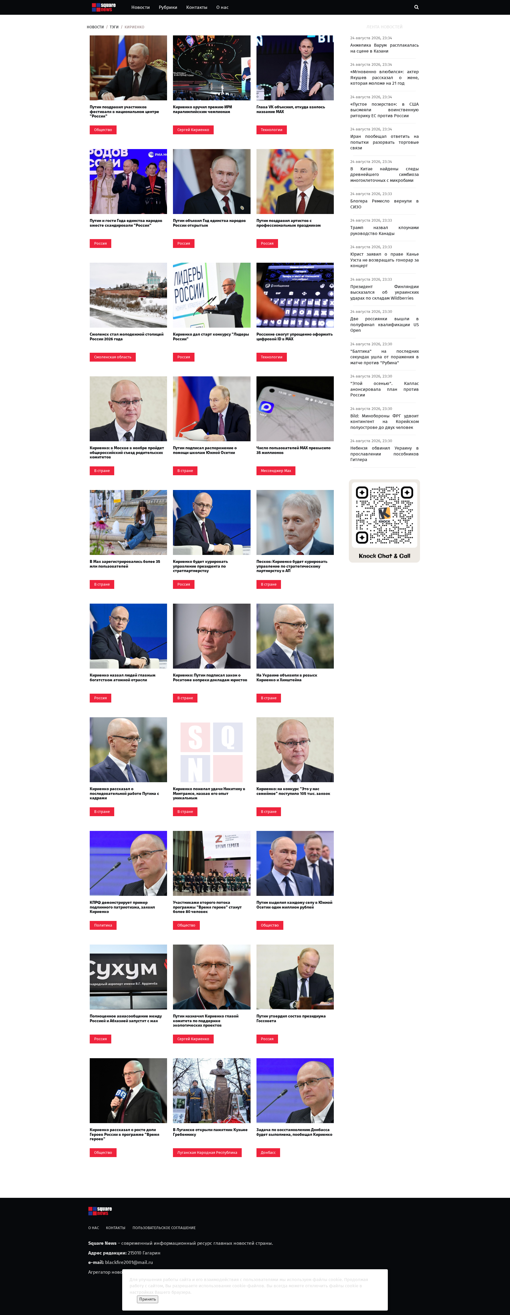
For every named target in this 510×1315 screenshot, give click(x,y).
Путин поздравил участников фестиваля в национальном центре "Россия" (124, 111)
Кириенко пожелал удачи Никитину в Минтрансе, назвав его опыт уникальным (209, 793)
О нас (222, 7)
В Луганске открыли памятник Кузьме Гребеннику (210, 1132)
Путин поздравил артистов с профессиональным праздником (288, 223)
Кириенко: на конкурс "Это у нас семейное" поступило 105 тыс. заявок (293, 791)
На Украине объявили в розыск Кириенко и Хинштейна (286, 677)
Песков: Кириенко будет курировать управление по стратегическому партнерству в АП (291, 566)
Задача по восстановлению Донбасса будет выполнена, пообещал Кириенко (294, 1132)
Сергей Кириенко (193, 130)
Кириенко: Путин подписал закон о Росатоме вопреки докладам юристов (210, 677)
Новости (140, 7)
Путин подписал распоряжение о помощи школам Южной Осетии (205, 450)
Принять (147, 1299)
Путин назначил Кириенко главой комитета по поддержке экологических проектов (205, 1021)
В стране (102, 470)
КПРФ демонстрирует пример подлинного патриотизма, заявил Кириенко (122, 907)
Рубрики (168, 7)
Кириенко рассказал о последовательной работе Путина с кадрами (124, 793)
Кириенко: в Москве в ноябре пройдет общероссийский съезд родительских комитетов (127, 452)
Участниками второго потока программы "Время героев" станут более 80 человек (207, 907)
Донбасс (268, 1152)
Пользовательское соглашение (164, 1228)
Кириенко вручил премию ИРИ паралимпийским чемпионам (202, 109)
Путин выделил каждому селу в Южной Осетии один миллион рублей (294, 904)
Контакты (196, 7)
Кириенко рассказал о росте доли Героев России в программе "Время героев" (124, 1134)
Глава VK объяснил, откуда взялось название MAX (290, 109)
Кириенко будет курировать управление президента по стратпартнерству (200, 566)
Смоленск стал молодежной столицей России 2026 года (127, 336)
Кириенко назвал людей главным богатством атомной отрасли (123, 677)
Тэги (114, 27)
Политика (103, 925)
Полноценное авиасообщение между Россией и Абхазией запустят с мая (126, 1018)
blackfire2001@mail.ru (129, 1262)
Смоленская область (112, 357)
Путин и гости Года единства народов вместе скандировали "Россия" (126, 223)
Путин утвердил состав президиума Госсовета (291, 1018)
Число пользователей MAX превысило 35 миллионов (293, 450)
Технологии (271, 130)
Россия (100, 243)
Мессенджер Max (276, 470)
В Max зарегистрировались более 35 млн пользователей (125, 564)
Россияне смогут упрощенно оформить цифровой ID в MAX (294, 336)
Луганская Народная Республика (207, 1152)
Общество (103, 130)
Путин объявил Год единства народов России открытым (209, 223)
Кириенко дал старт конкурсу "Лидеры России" (211, 336)
